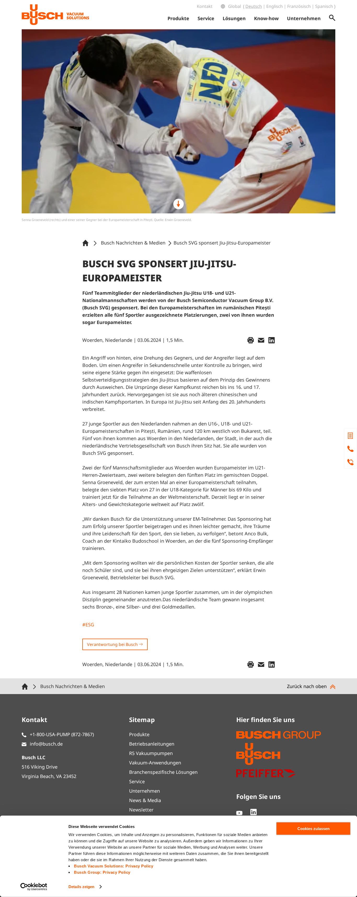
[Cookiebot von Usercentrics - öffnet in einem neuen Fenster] (34, 887)
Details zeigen (81, 886)
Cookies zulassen (313, 828)
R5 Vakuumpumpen (151, 753)
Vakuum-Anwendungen (155, 762)
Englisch (274, 6)
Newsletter (141, 810)
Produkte (139, 734)
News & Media (145, 800)
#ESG (88, 624)
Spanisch (324, 6)
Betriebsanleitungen (151, 744)
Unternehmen (144, 791)
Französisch (299, 6)
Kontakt (204, 6)
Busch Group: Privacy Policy (102, 872)
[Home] (86, 242)
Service (137, 781)
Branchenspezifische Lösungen (163, 772)
